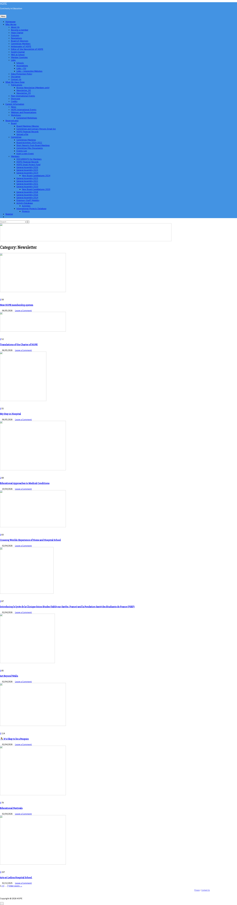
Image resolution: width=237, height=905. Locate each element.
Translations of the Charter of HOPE (19, 344)
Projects (26, 211)
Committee (16, 137)
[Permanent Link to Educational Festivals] (33, 794)
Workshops (16, 115)
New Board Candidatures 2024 (36, 175)
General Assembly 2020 (27, 186)
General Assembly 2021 (27, 183)
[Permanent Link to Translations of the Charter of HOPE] (33, 330)
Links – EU (21, 68)
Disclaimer (16, 76)
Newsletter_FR (23, 93)
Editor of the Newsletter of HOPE (27, 49)
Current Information (14, 104)
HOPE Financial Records (27, 131)
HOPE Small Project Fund (28, 164)
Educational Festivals (11, 808)
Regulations (16, 38)
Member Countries (19, 57)
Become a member (19, 29)
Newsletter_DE (23, 90)
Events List (21, 150)
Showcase (15, 98)
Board (13, 123)
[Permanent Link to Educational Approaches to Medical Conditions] (33, 469)
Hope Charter (17, 32)
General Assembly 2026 (27, 167)
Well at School (18, 54)
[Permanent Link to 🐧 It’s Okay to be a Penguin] (33, 725)
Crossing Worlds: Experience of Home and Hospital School (30, 540)
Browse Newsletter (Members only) (32, 87)
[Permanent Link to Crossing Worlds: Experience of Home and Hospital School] (33, 526)
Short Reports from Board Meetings (33, 145)
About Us (15, 27)
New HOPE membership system (16, 305)
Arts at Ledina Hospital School (16, 877)
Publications (16, 84)
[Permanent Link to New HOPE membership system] (33, 291)
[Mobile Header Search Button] (1, 13)
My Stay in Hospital (10, 413)
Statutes (15, 35)
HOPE (3, 3)
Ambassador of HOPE (21, 46)
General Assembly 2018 (27, 192)
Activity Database (24, 203)
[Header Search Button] (6, 216)
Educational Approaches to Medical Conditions (25, 483)
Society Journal (18, 51)
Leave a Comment (23, 310)
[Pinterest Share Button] (2, 296)
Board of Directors (19, 40)
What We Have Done (15, 82)
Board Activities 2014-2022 (29, 142)
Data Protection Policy (21, 73)
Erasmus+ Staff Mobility (27, 200)
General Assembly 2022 (27, 181)
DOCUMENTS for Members (29, 159)
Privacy (197, 890)
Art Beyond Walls (9, 676)
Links (13, 60)
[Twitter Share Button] (4, 296)
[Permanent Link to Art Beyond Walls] (27, 662)
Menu (3, 16)
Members (15, 156)
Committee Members (20, 43)
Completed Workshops (26, 117)
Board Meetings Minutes (27, 126)
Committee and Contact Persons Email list (36, 128)
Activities (26, 205)
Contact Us (16, 79)
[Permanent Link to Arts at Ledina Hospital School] (33, 863)
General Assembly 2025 (27, 170)
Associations (22, 65)
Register (9, 214)
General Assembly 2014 (27, 197)
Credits (14, 101)
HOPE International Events (23, 109)
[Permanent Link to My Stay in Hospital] (23, 400)
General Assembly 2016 (27, 194)
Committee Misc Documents (29, 148)
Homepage (10, 21)
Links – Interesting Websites (29, 71)
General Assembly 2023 (27, 178)
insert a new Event (25, 153)
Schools (20, 62)
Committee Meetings (26, 139)
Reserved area (11, 120)
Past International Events (23, 95)
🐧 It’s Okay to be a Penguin (14, 738)
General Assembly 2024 (27, 172)
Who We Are (10, 24)
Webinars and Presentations (23, 112)
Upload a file (22, 134)
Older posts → (15, 885)
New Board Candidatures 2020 (36, 189)
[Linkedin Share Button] (1, 296)
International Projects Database (31, 208)
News (13, 106)
